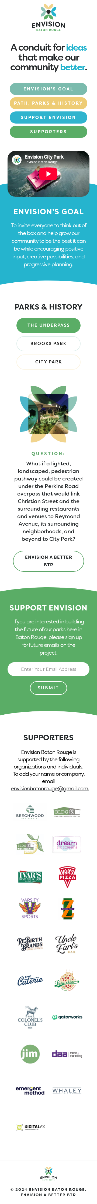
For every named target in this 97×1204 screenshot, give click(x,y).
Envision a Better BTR (48, 561)
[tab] (48, 325)
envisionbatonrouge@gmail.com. (50, 788)
